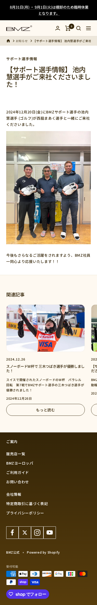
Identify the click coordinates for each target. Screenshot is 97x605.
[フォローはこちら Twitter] (25, 532)
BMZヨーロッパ (19, 463)
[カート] (68, 28)
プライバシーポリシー (25, 512)
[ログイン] (57, 28)
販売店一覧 (15, 453)
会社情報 (13, 494)
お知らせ (22, 41)
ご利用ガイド (17, 472)
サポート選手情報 (21, 58)
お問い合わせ (17, 481)
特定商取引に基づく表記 (27, 503)
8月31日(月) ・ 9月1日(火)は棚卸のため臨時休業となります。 (49, 10)
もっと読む (45, 409)
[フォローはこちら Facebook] (12, 532)
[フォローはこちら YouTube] (49, 532)
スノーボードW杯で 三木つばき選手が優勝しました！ (45, 368)
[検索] (78, 28)
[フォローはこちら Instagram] (37, 532)
